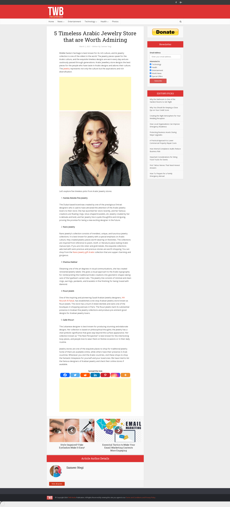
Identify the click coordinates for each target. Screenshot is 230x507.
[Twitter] (75, 375)
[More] (125, 375)
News (60, 21)
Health (104, 21)
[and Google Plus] (180, 2)
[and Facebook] (176, 2)
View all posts (57, 484)
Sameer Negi (106, 46)
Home (51, 21)
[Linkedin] (95, 375)
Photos (115, 21)
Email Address (155, 53)
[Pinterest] (105, 375)
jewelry (66, 68)
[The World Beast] (56, 12)
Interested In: (155, 61)
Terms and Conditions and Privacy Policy (140, 497)
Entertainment (74, 21)
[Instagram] (115, 375)
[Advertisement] (95, 93)
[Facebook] (65, 375)
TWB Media (72, 497)
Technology (90, 21)
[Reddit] (85, 375)
